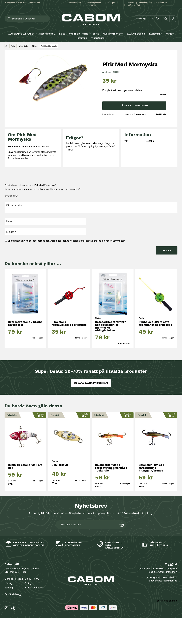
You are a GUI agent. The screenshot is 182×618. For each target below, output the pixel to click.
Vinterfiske (23, 46)
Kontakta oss (161, 3)
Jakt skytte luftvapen (21, 34)
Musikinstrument (113, 34)
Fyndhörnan (98, 38)
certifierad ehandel (167, 600)
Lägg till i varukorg (134, 105)
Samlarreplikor (136, 34)
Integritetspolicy (145, 3)
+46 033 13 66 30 (133, 5)
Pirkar (34, 46)
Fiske (62, 34)
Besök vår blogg (13, 594)
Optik (96, 34)
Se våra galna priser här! (91, 383)
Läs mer (162, 94)
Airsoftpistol (47, 34)
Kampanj (82, 38)
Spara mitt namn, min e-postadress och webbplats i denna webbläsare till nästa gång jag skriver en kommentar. (66, 240)
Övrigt (170, 34)
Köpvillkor (130, 3)
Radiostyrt (155, 34)
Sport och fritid (78, 34)
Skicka (167, 250)
